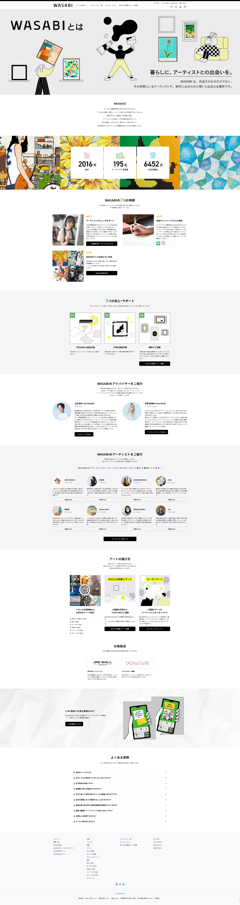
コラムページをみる (84, 434)
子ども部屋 (90, 851)
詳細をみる (68, 500)
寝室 (88, 845)
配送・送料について (104, 898)
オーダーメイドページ (154, 629)
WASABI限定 (57, 845)
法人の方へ (157, 3)
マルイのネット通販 (128, 671)
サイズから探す (77, 625)
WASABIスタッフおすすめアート (64, 848)
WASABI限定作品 (102, 273)
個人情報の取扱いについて (145, 898)
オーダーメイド (125, 842)
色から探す (75, 622)
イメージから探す (77, 630)
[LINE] (123, 884)
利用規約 (157, 898)
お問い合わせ (183, 3)
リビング (90, 842)
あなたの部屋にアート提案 (155, 363)
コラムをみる (157, 842)
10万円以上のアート (59, 854)
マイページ (57, 839)
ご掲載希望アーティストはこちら (101, 244)
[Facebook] (120, 884)
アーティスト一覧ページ (120, 539)
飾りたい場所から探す (79, 619)
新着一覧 (56, 842)
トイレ (89, 848)
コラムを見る (165, 3)
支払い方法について (91, 898)
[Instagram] (117, 884)
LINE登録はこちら (74, 724)
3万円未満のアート (59, 851)
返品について (115, 898)
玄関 (88, 839)
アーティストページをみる (156, 432)
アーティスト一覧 (125, 839)
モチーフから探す (77, 633)
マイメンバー (91, 878)
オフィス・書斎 (91, 854)
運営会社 (81, 898)
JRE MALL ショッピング (94, 671)
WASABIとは (173, 3)
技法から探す (76, 627)
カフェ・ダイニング (93, 857)
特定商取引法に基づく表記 (128, 898)
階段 (88, 860)
